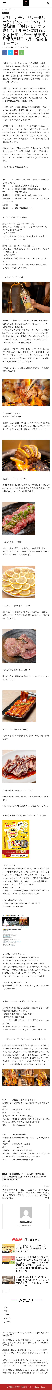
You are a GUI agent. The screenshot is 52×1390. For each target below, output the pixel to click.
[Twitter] (10, 52)
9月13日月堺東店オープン (16, 1174)
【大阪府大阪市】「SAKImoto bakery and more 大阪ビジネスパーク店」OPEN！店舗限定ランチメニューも (32, 1281)
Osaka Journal (11, 47)
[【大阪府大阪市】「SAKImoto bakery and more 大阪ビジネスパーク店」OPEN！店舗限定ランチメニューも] (8, 1280)
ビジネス (12, 9)
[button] (48, 3)
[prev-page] (3, 1291)
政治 (5, 1307)
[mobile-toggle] (4, 3)
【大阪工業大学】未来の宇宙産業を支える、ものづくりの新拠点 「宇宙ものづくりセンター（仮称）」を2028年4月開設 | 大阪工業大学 (25, 1342)
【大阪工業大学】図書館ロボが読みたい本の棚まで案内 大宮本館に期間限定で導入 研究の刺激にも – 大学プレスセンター (25, 1371)
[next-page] (7, 1291)
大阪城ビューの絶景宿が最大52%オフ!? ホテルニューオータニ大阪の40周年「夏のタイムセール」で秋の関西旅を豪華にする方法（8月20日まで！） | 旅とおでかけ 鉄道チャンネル (26, 1362)
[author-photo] (26, 1218)
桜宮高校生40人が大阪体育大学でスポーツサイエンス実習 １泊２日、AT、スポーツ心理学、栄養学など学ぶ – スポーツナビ (25, 1352)
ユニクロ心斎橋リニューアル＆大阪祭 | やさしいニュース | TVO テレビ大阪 (38, 1193)
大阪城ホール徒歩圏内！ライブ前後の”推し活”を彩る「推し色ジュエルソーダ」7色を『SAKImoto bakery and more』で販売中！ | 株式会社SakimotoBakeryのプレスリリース (33, 1263)
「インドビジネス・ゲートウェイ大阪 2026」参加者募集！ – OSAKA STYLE (32, 1248)
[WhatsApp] (21, 52)
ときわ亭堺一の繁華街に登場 (35, 1174)
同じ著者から (32, 1239)
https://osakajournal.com (26, 1225)
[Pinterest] (16, 52)
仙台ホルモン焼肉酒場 (10, 1177)
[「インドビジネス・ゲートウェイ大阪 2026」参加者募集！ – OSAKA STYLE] (8, 1248)
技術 (5, 1311)
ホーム (4, 9)
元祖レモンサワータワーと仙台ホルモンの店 (32, 1177)
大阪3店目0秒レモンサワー (12, 1180)
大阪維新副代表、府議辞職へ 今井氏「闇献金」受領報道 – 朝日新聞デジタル (13, 1193)
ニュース (7, 1314)
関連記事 (17, 1239)
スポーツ (7, 1318)
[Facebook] (4, 52)
